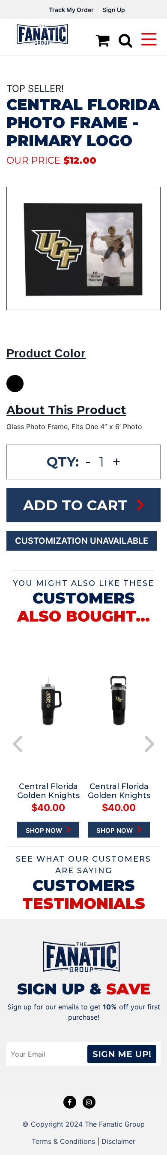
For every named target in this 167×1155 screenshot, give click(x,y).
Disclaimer (118, 1141)
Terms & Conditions (63, 1141)
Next (149, 744)
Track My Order (71, 9)
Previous (17, 744)
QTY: (63, 462)
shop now (45, 830)
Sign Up (113, 9)
